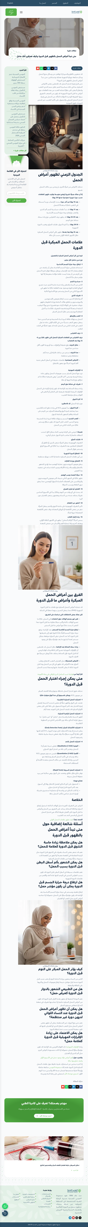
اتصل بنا (42, 3)
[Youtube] (73, 1217)
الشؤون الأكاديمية (29, 1202)
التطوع (65, 3)
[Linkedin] (70, 1217)
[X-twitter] (80, 1217)
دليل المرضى (30, 1199)
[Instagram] (76, 1217)
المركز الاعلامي (45, 1198)
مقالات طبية (19, 150)
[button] (56, 68)
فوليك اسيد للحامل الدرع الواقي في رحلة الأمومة (56, 674)
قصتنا (48, 1201)
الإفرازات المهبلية (72, 1047)
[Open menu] (21, 12)
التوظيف (77, 3)
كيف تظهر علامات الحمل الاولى (62, 820)
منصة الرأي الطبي (29, 1197)
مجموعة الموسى (55, 1067)
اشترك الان (16, 200)
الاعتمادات (47, 1204)
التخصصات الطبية (29, 1194)
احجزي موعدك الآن (71, 1074)
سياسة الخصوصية (44, 1206)
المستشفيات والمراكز (46, 1195)
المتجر (54, 3)
